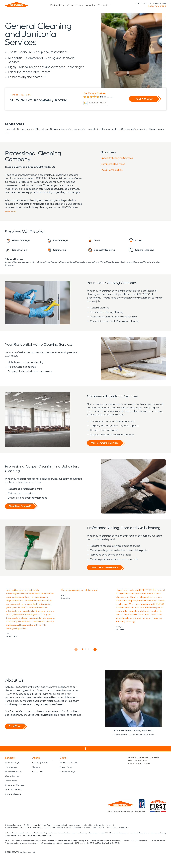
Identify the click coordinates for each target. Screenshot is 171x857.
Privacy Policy (66, 767)
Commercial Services (113, 164)
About (89, 5)
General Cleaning (13, 794)
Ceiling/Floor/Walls (96, 262)
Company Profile (40, 762)
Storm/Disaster (12, 776)
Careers (36, 767)
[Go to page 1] (82, 649)
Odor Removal (113, 262)
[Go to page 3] (88, 649)
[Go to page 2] (85, 649)
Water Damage (12, 762)
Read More (14, 726)
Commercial (74, 5)
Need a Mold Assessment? (104, 567)
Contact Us (104, 5)
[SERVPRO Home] (16, 4)
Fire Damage (11, 767)
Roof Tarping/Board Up (131, 262)
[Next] (95, 649)
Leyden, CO (79, 129)
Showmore (10, 211)
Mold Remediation (112, 169)
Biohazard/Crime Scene (33, 262)
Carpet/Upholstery (78, 262)
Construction (11, 780)
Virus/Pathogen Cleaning (56, 262)
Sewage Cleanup (13, 262)
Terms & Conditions (68, 762)
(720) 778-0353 (157, 5)
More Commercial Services (104, 442)
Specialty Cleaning (13, 789)
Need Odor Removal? (20, 506)
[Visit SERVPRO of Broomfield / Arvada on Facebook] (85, 748)
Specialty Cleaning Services (117, 158)
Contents (9, 265)
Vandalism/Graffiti (151, 262)
